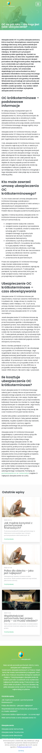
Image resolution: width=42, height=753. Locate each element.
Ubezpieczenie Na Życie (11, 739)
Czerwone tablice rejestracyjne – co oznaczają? (21, 714)
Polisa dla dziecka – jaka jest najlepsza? (17, 705)
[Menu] (38, 4)
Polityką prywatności (24, 747)
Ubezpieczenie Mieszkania (12, 735)
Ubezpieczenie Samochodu (12, 729)
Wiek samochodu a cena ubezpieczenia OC (19, 718)
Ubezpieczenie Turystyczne (13, 732)
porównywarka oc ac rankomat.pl (15, 473)
